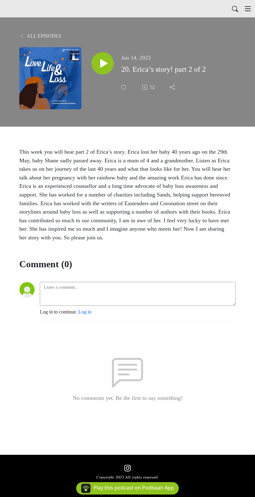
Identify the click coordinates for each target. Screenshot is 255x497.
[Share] (173, 87)
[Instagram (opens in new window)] (127, 467)
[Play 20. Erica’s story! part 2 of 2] (102, 63)
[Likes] (124, 87)
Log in (84, 311)
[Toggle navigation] (248, 9)
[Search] (235, 8)
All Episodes (43, 35)
